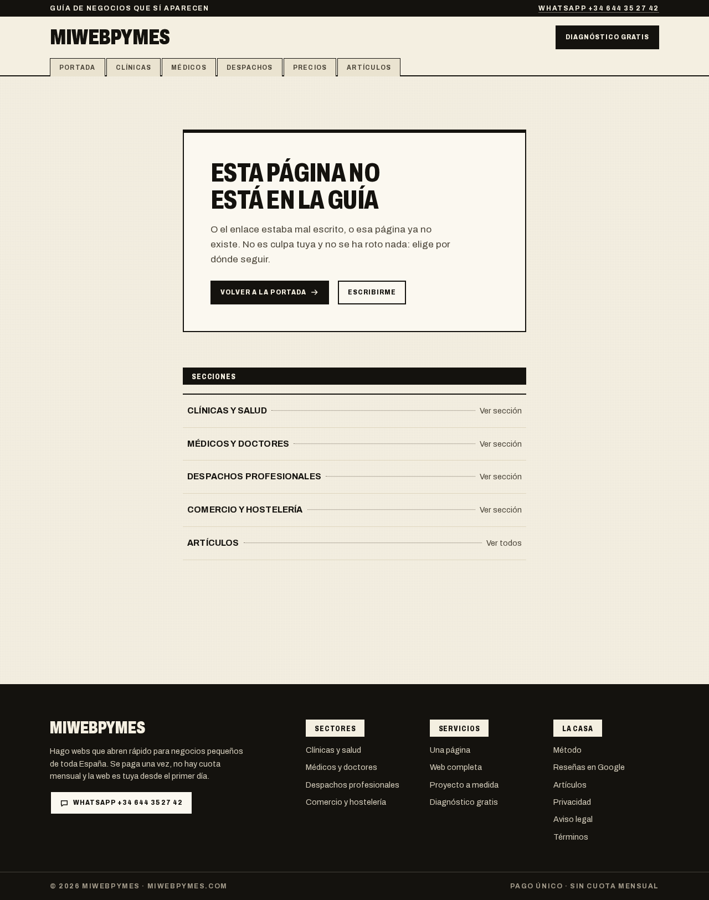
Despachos (250, 67)
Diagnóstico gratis (607, 37)
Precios (310, 67)
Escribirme (372, 292)
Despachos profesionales (352, 784)
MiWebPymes (109, 37)
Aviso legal (573, 819)
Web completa (456, 767)
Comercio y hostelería (346, 802)
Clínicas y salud (333, 750)
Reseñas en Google (589, 767)
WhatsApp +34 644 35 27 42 (598, 8)
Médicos (189, 67)
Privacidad (572, 802)
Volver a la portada (263, 292)
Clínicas (134, 67)
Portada (77, 67)
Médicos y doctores (341, 767)
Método (567, 750)
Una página (450, 750)
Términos (570, 836)
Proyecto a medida (464, 784)
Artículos (369, 67)
